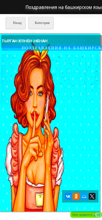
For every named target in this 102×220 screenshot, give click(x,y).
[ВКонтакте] (68, 196)
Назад (17, 23)
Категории (42, 23)
